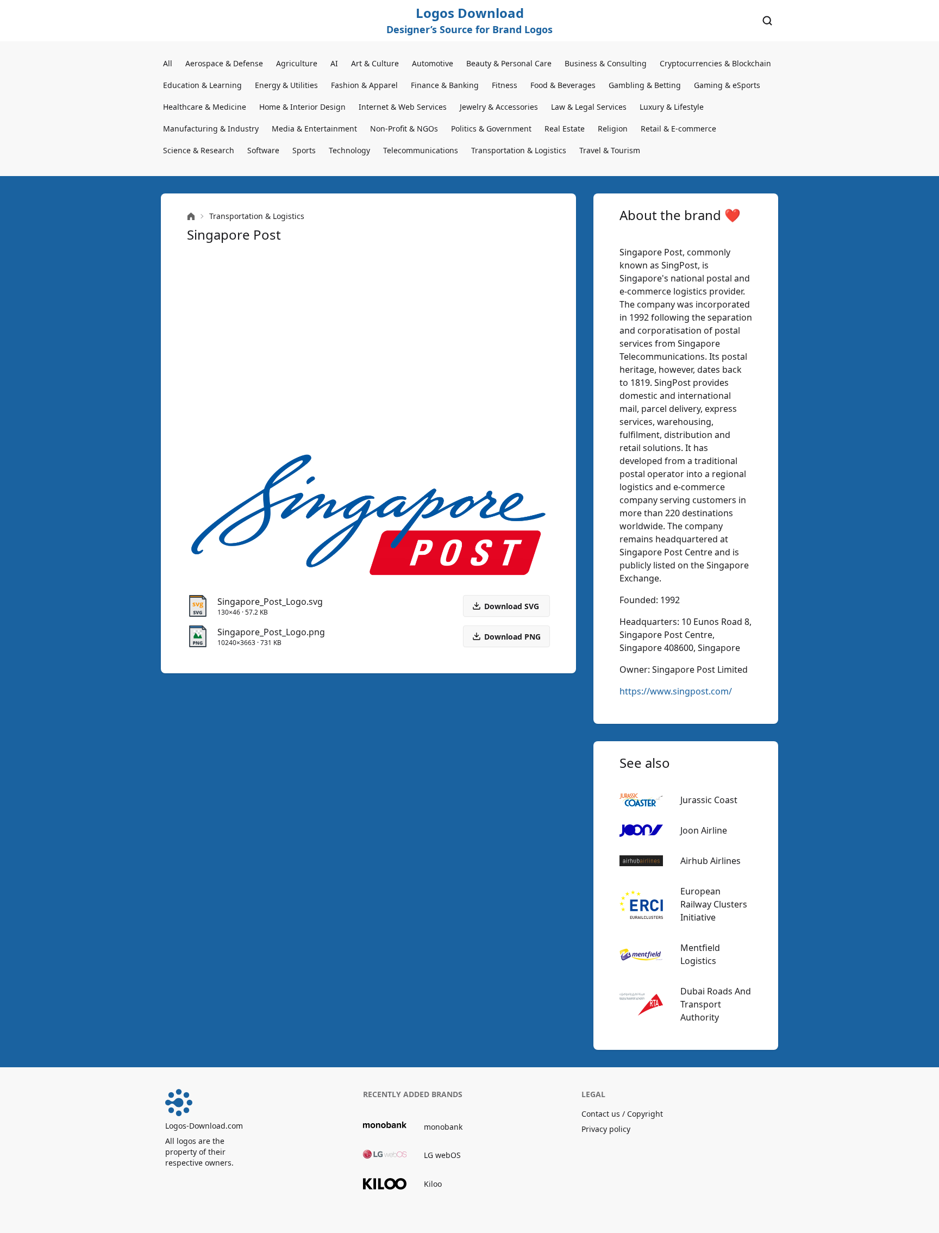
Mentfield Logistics (700, 954)
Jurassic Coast (708, 800)
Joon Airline (703, 830)
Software (263, 150)
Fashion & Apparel (364, 85)
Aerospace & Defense (224, 63)
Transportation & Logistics (518, 150)
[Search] (767, 21)
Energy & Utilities (286, 85)
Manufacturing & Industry (211, 128)
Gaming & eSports (727, 85)
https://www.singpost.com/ (675, 691)
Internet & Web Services (403, 107)
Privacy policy (605, 1129)
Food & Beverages (563, 85)
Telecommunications (420, 150)
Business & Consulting (606, 63)
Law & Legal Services (589, 107)
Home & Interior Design (302, 107)
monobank (443, 1127)
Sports (304, 150)
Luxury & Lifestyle (672, 107)
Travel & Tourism (609, 150)
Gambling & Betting (645, 85)
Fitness (504, 85)
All (167, 63)
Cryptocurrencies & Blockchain (715, 63)
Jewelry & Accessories (499, 107)
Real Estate (564, 128)
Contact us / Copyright (622, 1114)
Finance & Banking (445, 85)
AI (334, 63)
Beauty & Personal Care (509, 63)
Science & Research (198, 150)
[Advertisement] (368, 346)
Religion (613, 128)
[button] (506, 636)
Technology (349, 150)
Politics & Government (491, 128)
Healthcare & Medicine (204, 107)
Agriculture (296, 63)
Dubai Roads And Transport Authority (715, 1004)
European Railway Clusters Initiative (713, 904)
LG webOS (442, 1155)
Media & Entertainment (314, 128)
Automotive (432, 63)
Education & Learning (202, 85)
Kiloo (433, 1184)
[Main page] (191, 216)
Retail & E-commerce (678, 128)
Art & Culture (375, 63)
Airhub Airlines (710, 861)
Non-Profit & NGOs (404, 128)
